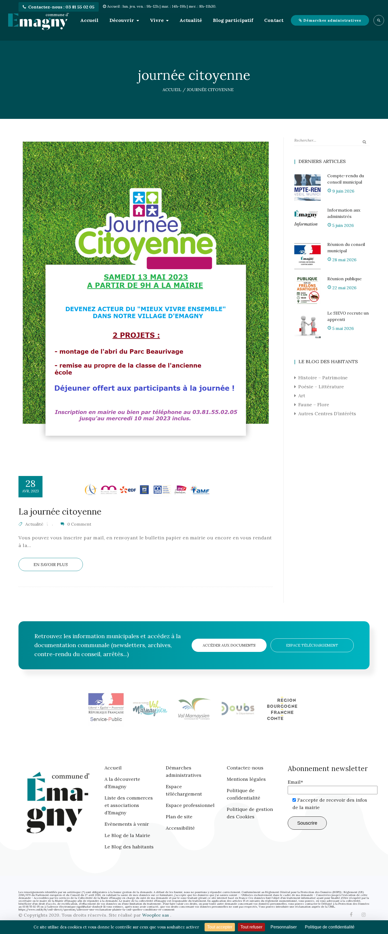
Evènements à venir (127, 824)
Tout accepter (219, 927)
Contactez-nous (245, 768)
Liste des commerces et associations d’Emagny (129, 805)
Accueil (89, 20)
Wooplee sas (156, 915)
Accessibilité (180, 828)
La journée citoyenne (59, 511)
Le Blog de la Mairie (127, 835)
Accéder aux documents (229, 645)
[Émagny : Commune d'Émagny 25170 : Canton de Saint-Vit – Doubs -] (38, 20)
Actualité (190, 20)
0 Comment (79, 524)
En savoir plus (51, 564)
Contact (273, 20)
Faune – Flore (313, 404)
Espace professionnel (190, 805)
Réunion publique (344, 278)
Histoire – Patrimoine (323, 378)
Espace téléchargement (312, 645)
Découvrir (122, 20)
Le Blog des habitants (129, 847)
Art (301, 396)
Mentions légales (246, 779)
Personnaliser (284, 927)
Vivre (157, 20)
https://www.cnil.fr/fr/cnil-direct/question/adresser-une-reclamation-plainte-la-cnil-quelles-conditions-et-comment (96, 909)
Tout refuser (251, 927)
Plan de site (179, 817)
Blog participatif (233, 20)
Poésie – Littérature (321, 387)
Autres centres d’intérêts (327, 413)
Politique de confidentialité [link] (329, 927)
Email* (295, 782)
